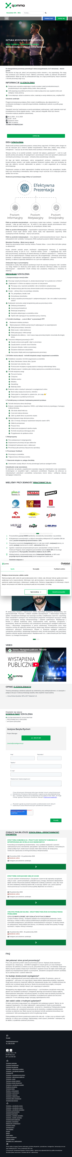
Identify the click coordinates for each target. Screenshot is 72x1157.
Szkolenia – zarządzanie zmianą (14, 1106)
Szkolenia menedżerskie (12, 1065)
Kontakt (8, 1131)
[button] (10, 509)
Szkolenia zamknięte (11, 1063)
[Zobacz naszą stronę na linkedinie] (11, 1050)
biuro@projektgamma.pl (12, 1041)
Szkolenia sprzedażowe (12, 1067)
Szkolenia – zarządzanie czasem (14, 1108)
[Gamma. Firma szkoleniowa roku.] (15, 5)
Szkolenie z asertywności (12, 1092)
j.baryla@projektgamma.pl (15, 743)
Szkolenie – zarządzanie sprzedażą (15, 1110)
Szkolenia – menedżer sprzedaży (14, 1115)
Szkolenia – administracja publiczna (15, 1077)
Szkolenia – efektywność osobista (14, 1069)
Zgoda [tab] (12, 569)
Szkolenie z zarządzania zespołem (15, 1085)
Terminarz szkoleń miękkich (13, 1081)
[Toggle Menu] (6, 18)
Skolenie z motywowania (12, 1091)
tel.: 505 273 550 (10, 1043)
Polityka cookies (10, 1139)
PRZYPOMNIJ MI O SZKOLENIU (17, 719)
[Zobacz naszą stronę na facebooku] (7, 1050)
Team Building (9, 1129)
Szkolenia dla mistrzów (12, 1100)
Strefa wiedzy (9, 1135)
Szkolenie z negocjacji (11, 1095)
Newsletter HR (11, 13)
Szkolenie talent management (13, 1098)
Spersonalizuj (34, 592)
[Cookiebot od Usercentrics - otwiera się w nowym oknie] (62, 563)
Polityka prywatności (11, 1137)
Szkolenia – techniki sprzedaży (14, 1117)
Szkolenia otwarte (10, 1125)
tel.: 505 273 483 (36, 738)
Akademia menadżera (11, 1087)
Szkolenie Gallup (10, 1089)
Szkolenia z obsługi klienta (13, 1096)
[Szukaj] (45, 13)
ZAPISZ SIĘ (61, 18)
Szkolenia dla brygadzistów (13, 1119)
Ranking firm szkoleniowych (13, 1123)
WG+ (19, 13)
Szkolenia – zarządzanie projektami (15, 1071)
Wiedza (8, 1133)
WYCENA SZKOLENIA (14, 721)
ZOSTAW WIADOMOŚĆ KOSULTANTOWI (19, 717)
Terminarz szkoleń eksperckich (14, 1083)
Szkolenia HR (9, 1073)
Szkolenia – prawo (10, 1079)
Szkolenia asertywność (12, 1113)
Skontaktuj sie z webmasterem (14, 1141)
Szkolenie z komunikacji (12, 1121)
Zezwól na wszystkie (58, 592)
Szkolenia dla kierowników (12, 1112)
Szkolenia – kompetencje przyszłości (15, 1075)
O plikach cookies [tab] (59, 569)
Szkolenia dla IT (10, 1127)
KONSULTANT (49, 18)
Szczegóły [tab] (36, 569)
